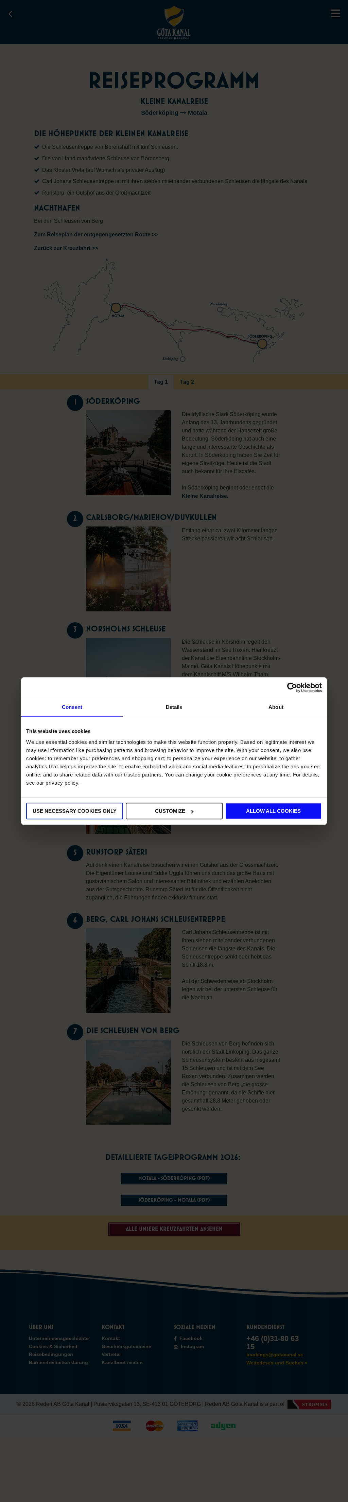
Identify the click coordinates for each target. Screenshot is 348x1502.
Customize (170, 811)
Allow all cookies (273, 811)
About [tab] (275, 707)
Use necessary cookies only (75, 811)
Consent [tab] (72, 707)
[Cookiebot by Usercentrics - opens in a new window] (292, 687)
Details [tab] (174, 707)
